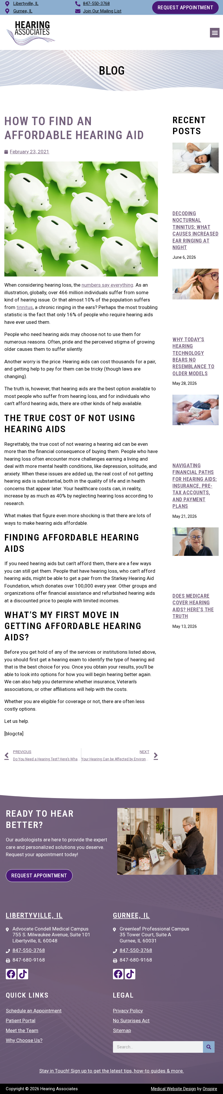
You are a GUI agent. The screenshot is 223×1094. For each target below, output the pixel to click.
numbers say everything (107, 285)
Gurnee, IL (131, 915)
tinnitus (25, 307)
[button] (215, 32)
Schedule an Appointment (34, 1011)
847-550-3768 (96, 3)
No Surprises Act (131, 1020)
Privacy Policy (128, 1011)
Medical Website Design (173, 1088)
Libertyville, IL (34, 915)
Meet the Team (22, 1030)
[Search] (209, 1047)
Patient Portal (20, 1020)
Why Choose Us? (24, 1040)
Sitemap (122, 1030)
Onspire (210, 1088)
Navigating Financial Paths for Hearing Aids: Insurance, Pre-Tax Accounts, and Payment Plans (194, 485)
